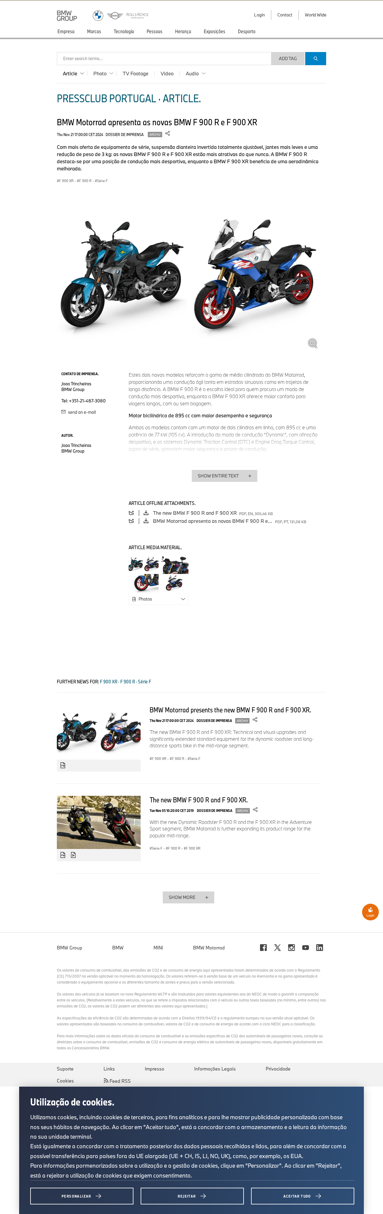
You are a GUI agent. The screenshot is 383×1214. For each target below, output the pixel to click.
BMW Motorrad (209, 948)
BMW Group (69, 948)
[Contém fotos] (63, 766)
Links (109, 1069)
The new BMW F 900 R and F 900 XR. (199, 799)
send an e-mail (81, 412)
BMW (118, 948)
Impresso (154, 1069)
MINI (158, 948)
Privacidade (278, 1069)
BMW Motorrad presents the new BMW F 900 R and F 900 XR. (230, 709)
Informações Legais (215, 1069)
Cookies (65, 1081)
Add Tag (288, 58)
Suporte (65, 1069)
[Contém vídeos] (74, 855)
